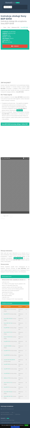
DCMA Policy (17, 414)
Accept (26, 425)
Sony (9, 35)
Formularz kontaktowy (5, 412)
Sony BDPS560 (6, 355)
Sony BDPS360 (6, 373)
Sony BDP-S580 (7, 364)
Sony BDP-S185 (7, 341)
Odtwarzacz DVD (11, 33)
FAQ (12, 412)
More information (15, 427)
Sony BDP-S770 (7, 350)
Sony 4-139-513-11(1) (8, 309)
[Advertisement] (15, 66)
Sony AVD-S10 (6, 314)
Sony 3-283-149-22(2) (8, 318)
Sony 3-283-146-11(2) (8, 323)
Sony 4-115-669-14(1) (8, 336)
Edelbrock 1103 (7, 378)
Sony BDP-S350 (7, 368)
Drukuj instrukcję (8, 42)
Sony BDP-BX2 (6, 327)
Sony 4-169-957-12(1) (8, 332)
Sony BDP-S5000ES (7, 346)
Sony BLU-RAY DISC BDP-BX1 (9, 359)
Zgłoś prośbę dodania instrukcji (7, 414)
